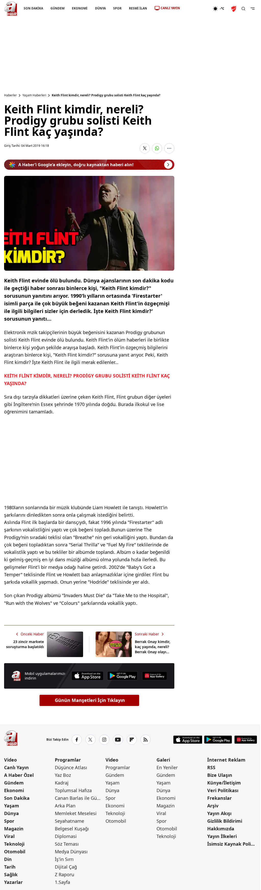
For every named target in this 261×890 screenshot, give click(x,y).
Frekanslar (219, 798)
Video (10, 760)
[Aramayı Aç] (243, 9)
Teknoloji (14, 844)
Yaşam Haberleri (34, 95)
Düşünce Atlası (71, 767)
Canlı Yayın (16, 767)
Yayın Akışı (219, 813)
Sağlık (11, 874)
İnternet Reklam (226, 760)
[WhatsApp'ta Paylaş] (157, 148)
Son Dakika (17, 798)
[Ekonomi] (196, 8)
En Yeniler (167, 767)
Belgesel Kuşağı (72, 829)
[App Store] (87, 675)
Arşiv (212, 806)
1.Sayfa (62, 882)
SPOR (117, 8)
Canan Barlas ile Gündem (80, 798)
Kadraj (62, 783)
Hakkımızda (220, 829)
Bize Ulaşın (219, 775)
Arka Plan (65, 806)
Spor (9, 821)
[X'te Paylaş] (145, 148)
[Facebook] (77, 740)
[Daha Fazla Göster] (169, 148)
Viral (9, 836)
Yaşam (11, 806)
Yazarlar (13, 882)
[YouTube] (118, 740)
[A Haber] (10, 8)
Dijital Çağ (66, 867)
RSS (211, 767)
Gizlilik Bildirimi (224, 821)
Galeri (163, 760)
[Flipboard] (132, 740)
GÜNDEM (57, 8)
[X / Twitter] (90, 740)
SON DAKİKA (33, 8)
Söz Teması (67, 844)
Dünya (11, 813)
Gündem (14, 783)
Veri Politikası (222, 790)
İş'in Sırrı (64, 859)
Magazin (13, 829)
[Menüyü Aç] (253, 9)
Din (8, 859)
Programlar (68, 760)
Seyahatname (69, 821)
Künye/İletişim (224, 783)
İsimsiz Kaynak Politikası (232, 844)
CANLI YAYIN (170, 8)
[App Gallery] (154, 675)
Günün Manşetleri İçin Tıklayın (90, 700)
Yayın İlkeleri (222, 836)
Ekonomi (14, 790)
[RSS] (145, 740)
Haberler (10, 95)
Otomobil (14, 851)
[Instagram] (104, 740)
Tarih (10, 867)
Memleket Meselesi (76, 813)
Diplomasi (66, 836)
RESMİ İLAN (138, 8)
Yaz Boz (63, 775)
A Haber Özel (19, 775)
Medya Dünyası (71, 851)
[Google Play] (122, 675)
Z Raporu (64, 874)
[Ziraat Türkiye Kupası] (234, 8)
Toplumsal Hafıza (73, 790)
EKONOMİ (79, 8)
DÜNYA (100, 8)
